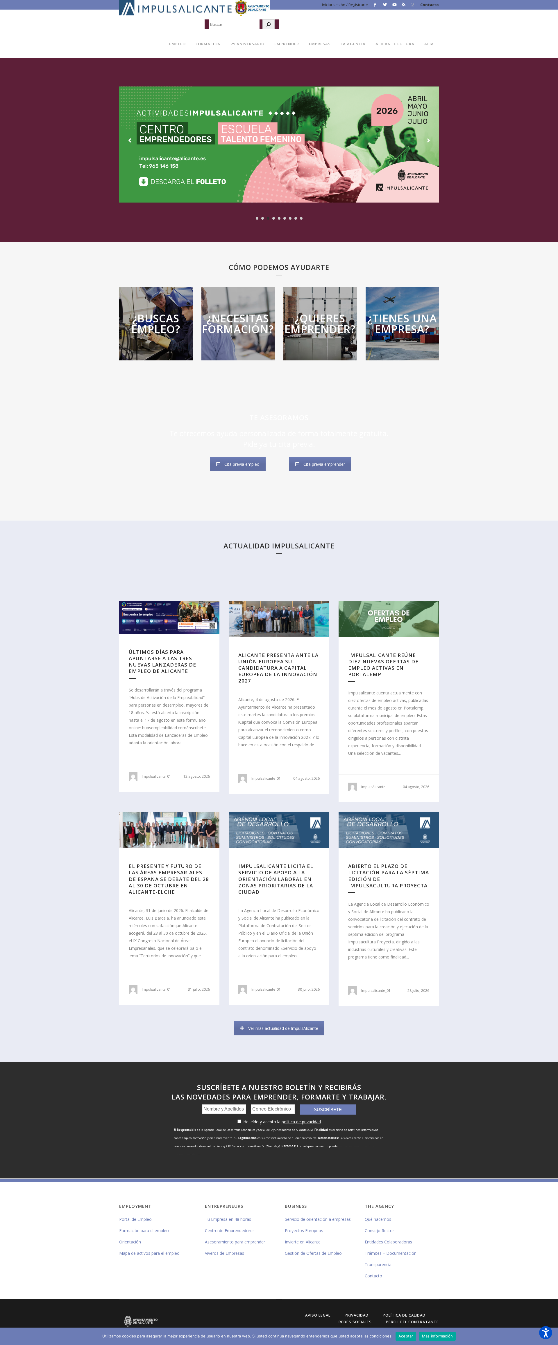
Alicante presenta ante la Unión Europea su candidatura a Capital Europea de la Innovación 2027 (278, 668)
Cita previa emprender (324, 464)
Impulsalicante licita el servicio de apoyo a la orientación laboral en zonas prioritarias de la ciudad (275, 879)
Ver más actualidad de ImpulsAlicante (283, 1028)
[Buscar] (268, 24)
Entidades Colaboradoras (388, 1242)
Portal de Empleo (135, 1219)
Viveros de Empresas (224, 1253)
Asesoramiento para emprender (235, 1242)
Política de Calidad (404, 1315)
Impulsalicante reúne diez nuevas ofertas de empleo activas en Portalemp (383, 665)
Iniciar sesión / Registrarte (345, 4)
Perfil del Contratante (412, 1321)
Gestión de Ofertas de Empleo (313, 1253)
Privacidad (357, 1315)
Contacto (429, 4)
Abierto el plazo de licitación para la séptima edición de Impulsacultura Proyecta (388, 876)
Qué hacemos (378, 1219)
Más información (437, 1336)
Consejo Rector (379, 1230)
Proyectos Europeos (304, 1230)
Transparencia (378, 1264)
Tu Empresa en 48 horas (228, 1219)
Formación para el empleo (144, 1230)
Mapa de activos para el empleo (149, 1253)
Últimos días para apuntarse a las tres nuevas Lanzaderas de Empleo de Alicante (162, 662)
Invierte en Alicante (303, 1242)
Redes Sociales (355, 1321)
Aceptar (405, 1336)
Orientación (130, 1242)
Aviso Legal (317, 1315)
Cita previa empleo (242, 464)
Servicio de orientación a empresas (318, 1219)
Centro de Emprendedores (230, 1230)
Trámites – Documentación (390, 1253)
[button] (545, 1332)
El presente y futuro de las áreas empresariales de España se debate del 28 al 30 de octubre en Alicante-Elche (169, 879)
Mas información (155, 338)
